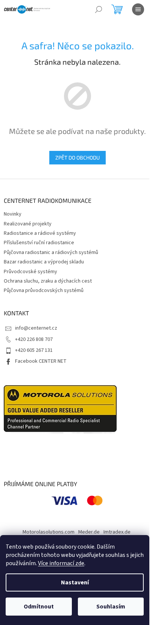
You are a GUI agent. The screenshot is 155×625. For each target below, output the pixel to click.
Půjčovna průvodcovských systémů (44, 290)
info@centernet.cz (36, 328)
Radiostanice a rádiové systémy (40, 233)
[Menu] (138, 9)
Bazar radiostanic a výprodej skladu (44, 262)
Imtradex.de (117, 532)
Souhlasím (110, 606)
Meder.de (89, 532)
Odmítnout (39, 606)
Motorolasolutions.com (48, 532)
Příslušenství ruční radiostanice (39, 242)
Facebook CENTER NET (41, 361)
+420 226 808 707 (34, 339)
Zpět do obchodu (77, 157)
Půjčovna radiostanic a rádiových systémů (51, 252)
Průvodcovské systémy (30, 271)
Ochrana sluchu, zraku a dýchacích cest (48, 281)
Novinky (12, 214)
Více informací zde (61, 563)
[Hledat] (98, 9)
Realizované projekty (28, 224)
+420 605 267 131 (34, 350)
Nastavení (75, 582)
